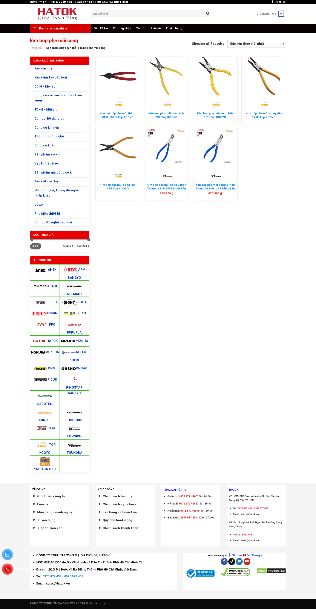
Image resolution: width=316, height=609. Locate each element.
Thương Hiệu (122, 28)
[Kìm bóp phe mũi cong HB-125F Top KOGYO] (264, 76)
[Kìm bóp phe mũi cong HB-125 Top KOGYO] (118, 147)
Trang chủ (36, 47)
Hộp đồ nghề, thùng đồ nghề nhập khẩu (56, 192)
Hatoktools (97, 603)
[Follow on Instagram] (276, 2)
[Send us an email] (284, 2)
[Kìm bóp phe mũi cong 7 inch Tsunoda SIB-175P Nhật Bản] (166, 147)
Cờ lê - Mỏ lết (44, 86)
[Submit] (207, 14)
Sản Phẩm (101, 28)
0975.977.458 (187, 503)
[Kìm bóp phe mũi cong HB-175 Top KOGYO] (215, 76)
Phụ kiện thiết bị (47, 213)
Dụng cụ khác (44, 145)
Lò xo (38, 204)
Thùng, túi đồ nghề (49, 136)
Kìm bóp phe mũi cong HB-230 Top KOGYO (166, 115)
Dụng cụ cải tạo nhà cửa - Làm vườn (58, 98)
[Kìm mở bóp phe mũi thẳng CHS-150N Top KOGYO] (118, 76)
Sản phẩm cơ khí (47, 154)
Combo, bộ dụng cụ (49, 118)
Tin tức (141, 28)
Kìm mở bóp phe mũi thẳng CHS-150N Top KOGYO (118, 115)
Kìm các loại (43, 68)
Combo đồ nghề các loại (53, 223)
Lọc (35, 246)
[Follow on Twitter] (280, 2)
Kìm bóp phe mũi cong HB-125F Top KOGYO (264, 115)
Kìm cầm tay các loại (50, 77)
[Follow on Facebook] (272, 2)
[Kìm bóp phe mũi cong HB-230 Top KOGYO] (166, 76)
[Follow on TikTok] (231, 561)
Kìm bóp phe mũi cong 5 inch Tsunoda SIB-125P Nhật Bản (215, 186)
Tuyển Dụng (174, 28)
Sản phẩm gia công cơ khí (54, 172)
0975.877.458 (52, 576)
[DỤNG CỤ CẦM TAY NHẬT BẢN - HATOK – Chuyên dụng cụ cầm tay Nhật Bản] (57, 14)
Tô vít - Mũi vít (45, 109)
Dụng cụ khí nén (46, 127)
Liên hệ (156, 28)
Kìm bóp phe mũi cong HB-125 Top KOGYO (118, 186)
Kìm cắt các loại (47, 181)
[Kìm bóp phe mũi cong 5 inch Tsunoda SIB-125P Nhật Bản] (215, 147)
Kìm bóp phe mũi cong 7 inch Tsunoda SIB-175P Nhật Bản (166, 186)
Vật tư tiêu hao (46, 163)
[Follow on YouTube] (247, 561)
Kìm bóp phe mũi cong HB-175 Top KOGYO (215, 115)
